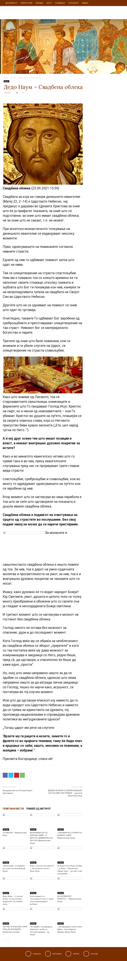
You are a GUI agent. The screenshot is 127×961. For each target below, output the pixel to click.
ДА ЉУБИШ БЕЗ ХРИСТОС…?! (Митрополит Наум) (69, 899)
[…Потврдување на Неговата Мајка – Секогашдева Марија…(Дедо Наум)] (69, 916)
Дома (6, 78)
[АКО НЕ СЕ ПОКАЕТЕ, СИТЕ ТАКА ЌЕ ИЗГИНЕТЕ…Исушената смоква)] (15, 916)
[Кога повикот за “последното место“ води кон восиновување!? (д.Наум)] (42, 885)
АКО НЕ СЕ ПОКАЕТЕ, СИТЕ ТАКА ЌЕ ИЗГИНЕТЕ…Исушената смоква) (15, 929)
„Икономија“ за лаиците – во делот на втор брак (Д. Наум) (15, 868)
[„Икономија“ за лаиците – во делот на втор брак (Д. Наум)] (15, 855)
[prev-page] (4, 939)
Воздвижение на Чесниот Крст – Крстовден (18, 791)
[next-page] (8, 939)
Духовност (11, 3)
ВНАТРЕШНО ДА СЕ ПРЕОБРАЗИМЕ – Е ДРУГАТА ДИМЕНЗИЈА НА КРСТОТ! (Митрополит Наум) (41, 838)
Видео (85, 3)
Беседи (39, 3)
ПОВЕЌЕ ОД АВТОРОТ (38, 808)
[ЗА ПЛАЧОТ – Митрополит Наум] (15, 822)
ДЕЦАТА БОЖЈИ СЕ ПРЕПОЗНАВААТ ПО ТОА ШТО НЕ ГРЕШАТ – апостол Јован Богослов (65, 793)
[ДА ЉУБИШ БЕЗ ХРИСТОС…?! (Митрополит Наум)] (69, 885)
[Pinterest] (16, 775)
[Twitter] (10, 775)
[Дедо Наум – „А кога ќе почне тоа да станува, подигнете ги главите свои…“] (15, 885)
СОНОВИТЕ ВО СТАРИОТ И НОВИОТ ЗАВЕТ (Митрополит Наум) (69, 835)
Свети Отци (26, 3)
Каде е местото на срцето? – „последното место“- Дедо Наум (42, 868)
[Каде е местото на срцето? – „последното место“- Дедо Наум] (42, 855)
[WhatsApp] (22, 775)
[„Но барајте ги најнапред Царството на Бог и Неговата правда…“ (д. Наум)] (42, 916)
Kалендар (60, 3)
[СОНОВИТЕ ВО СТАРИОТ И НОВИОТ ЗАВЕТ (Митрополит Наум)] (69, 822)
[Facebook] (5, 775)
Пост (49, 3)
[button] (121, 3)
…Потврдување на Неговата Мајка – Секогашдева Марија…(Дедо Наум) (69, 929)
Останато (73, 3)
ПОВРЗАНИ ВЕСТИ (13, 808)
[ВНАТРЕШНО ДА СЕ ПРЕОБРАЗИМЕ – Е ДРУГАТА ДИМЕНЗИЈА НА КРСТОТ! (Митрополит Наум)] (42, 822)
